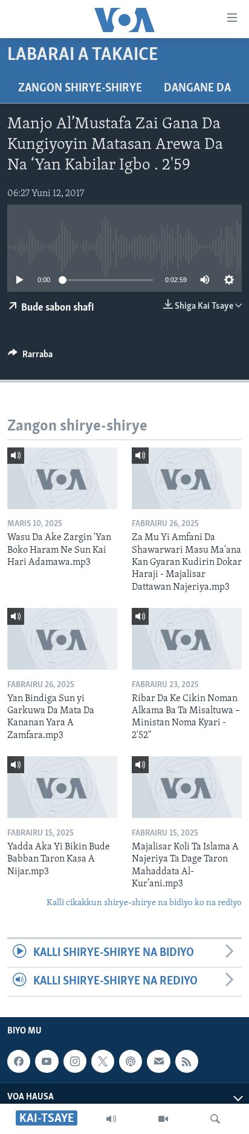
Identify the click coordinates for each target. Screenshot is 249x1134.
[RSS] (186, 1061)
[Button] (30, 357)
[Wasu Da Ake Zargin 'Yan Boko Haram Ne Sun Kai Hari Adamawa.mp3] (62, 478)
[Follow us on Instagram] (74, 1061)
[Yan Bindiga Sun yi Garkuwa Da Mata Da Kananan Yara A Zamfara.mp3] (62, 639)
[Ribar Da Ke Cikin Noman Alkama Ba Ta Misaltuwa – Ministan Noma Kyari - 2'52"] (187, 639)
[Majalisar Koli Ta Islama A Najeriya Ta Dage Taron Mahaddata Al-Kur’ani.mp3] (187, 787)
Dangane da (197, 88)
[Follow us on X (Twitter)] (102, 1061)
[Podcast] (130, 1061)
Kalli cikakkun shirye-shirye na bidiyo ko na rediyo (144, 903)
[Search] (215, 1119)
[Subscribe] (158, 1061)
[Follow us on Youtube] (46, 1061)
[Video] (163, 1119)
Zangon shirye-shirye (80, 88)
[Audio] (111, 1119)
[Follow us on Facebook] (18, 1061)
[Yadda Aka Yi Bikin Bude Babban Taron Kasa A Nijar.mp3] (62, 787)
